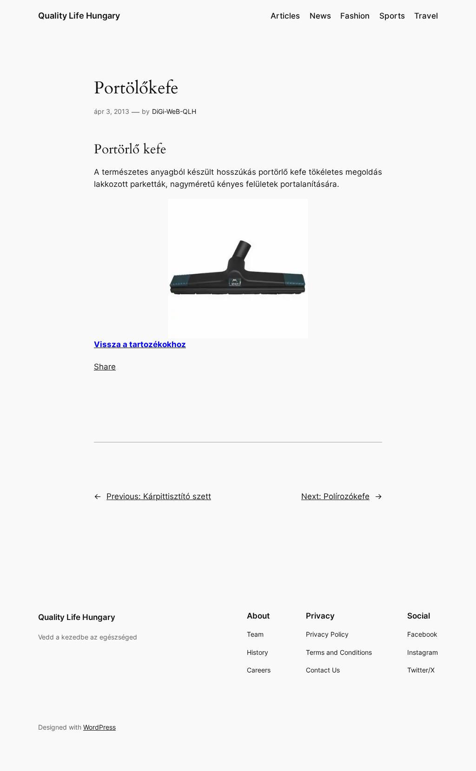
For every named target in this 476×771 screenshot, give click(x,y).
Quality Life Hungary (79, 15)
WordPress (99, 727)
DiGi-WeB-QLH (174, 111)
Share (105, 366)
